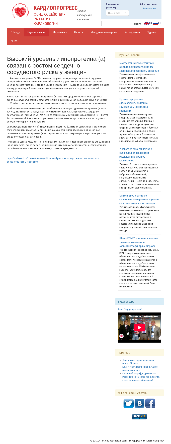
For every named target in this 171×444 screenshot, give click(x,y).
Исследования (132, 32)
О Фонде (15, 32)
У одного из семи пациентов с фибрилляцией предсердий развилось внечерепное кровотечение (135, 154)
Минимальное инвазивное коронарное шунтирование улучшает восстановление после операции (139, 199)
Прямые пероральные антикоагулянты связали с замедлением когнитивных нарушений (133, 105)
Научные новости (36, 32)
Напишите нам (149, 8)
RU (159, 23)
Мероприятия (60, 32)
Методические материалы (104, 32)
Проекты (78, 32)
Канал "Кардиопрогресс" (130, 309)
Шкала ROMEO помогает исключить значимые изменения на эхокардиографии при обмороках (138, 242)
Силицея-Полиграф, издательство (139, 373)
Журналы (151, 32)
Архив (14, 40)
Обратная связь (148, 4)
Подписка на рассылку (113, 6)
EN (150, 23)
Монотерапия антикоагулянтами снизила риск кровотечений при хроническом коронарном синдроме (139, 66)
